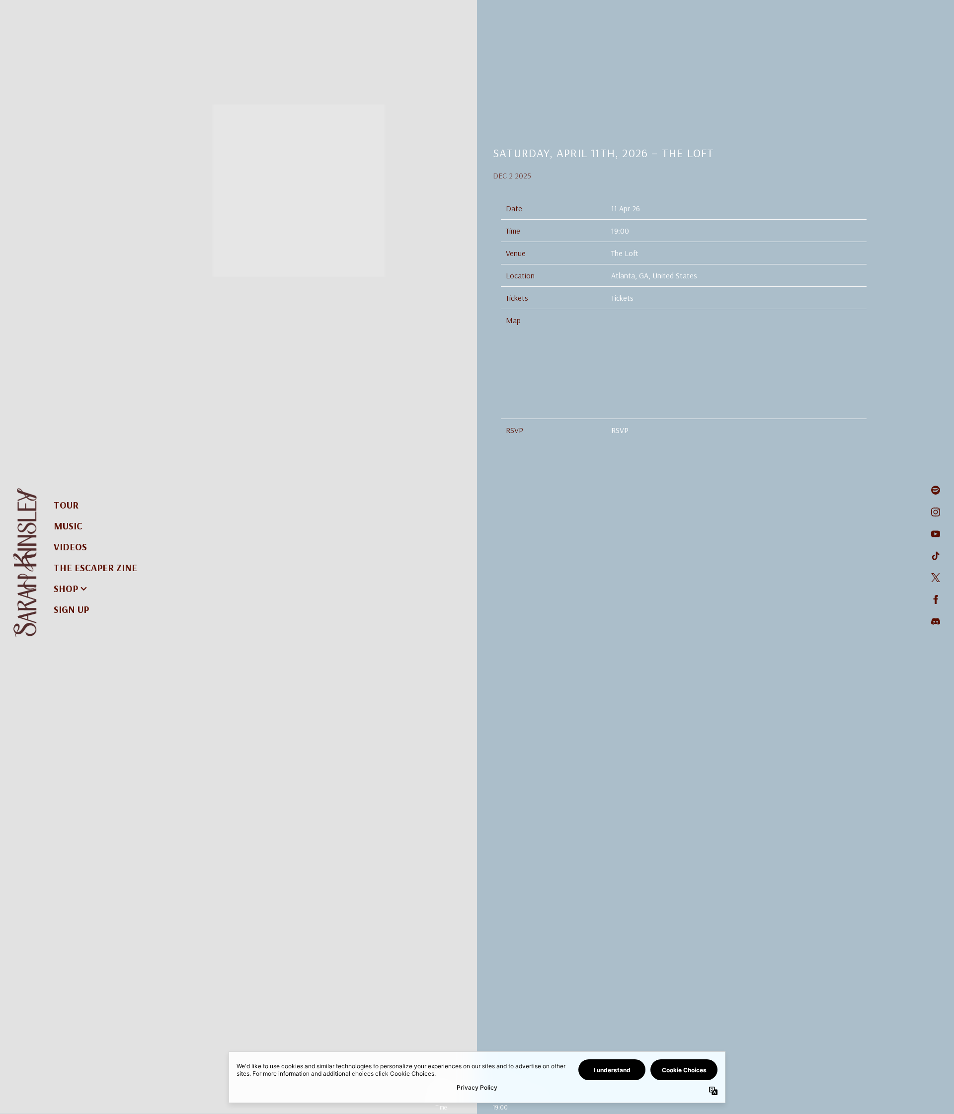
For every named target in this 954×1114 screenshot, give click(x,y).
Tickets (622, 298)
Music (68, 525)
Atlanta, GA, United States (654, 275)
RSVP (620, 430)
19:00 (620, 231)
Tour (66, 505)
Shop (66, 588)
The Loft (624, 253)
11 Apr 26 (625, 208)
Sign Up (71, 609)
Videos (70, 546)
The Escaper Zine (95, 567)
